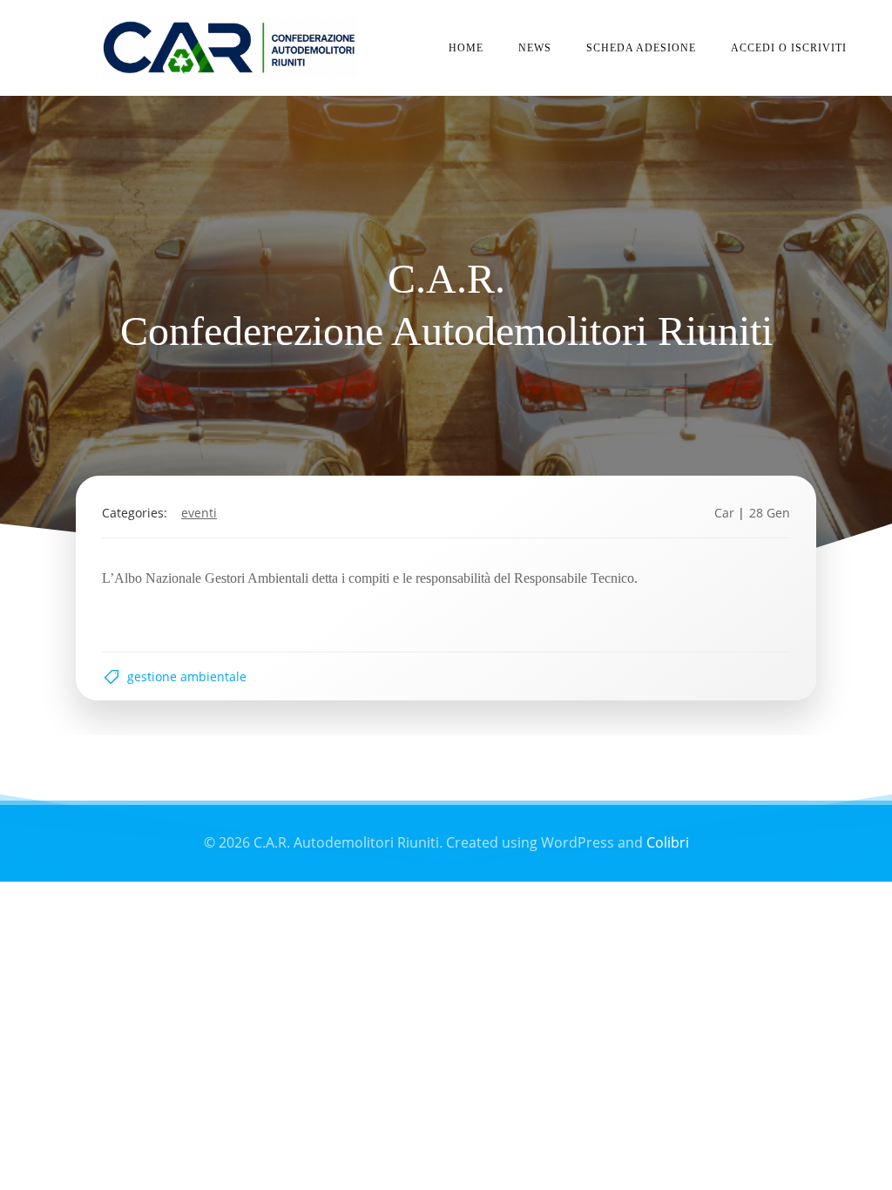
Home (466, 48)
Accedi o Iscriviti (789, 48)
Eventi (199, 512)
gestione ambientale (187, 676)
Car (724, 512)
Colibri (667, 842)
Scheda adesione (641, 48)
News (534, 48)
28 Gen (769, 512)
